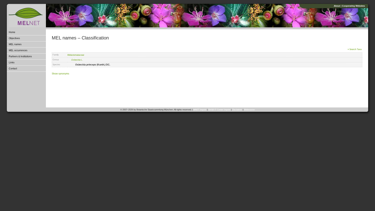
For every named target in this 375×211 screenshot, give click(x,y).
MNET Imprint (199, 109)
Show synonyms (60, 73)
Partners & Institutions (20, 56)
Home (12, 32)
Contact (13, 68)
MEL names (15, 44)
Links (11, 62)
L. (77, 60)
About (337, 6)
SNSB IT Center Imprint (219, 109)
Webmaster (249, 109)
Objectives (14, 38)
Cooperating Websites (353, 6)
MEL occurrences (18, 50)
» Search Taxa (355, 49)
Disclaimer (237, 109)
